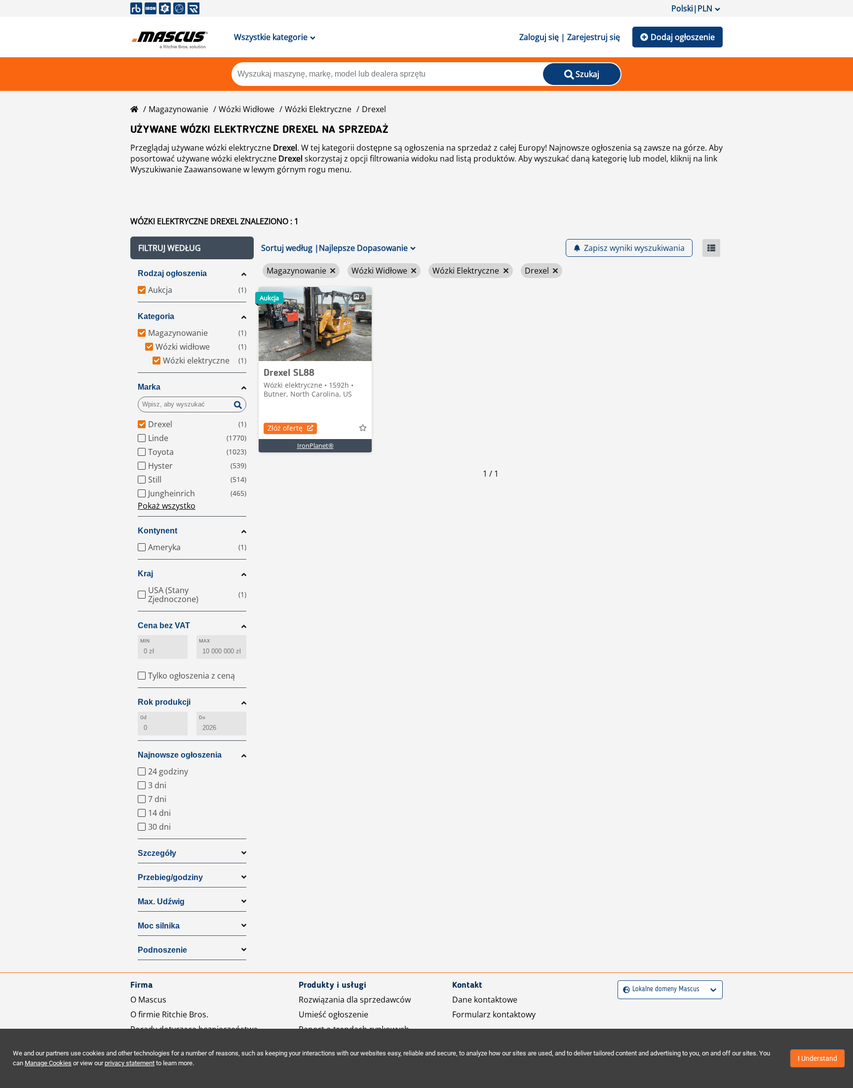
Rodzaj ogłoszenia (172, 273)
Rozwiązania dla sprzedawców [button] (355, 999)
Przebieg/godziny (170, 877)
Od (143, 717)
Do (202, 717)
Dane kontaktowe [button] (484, 999)
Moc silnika (159, 926)
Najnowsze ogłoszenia (180, 755)
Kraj (145, 573)
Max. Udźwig (161, 901)
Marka (149, 387)
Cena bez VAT (164, 625)
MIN (145, 641)
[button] (192, 248)
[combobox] (624, 989)
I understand (817, 1058)
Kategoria (156, 316)
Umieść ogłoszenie (333, 1014)
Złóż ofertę (285, 428)
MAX (204, 641)
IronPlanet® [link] (315, 445)
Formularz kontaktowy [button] (494, 1014)
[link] (315, 324)
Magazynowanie (178, 109)
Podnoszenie (162, 950)
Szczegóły (157, 853)
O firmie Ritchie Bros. (169, 1014)
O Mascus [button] (148, 999)
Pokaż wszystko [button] (166, 505)
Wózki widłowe (246, 109)
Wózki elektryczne (318, 109)
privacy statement (130, 1063)
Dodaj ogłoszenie (683, 37)
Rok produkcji (164, 702)
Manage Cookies (48, 1063)
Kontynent (157, 530)
